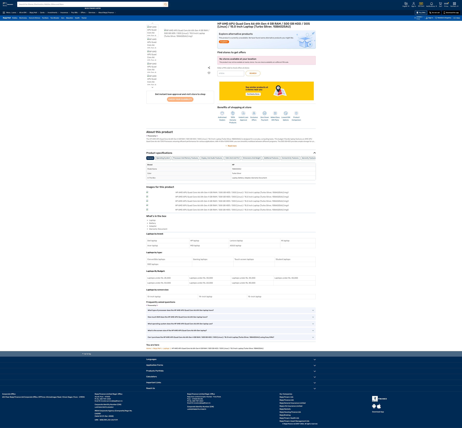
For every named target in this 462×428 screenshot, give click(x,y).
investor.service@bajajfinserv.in (111, 401)
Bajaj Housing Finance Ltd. (290, 412)
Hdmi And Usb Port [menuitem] (232, 158)
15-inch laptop (254, 296)
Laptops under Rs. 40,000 (286, 278)
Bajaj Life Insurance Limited (291, 406)
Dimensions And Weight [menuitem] (252, 158)
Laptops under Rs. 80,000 (243, 283)
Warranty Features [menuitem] (309, 158)
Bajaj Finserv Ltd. (287, 397)
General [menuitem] (150, 158)
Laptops (166, 348)
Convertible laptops (156, 259)
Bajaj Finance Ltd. (287, 400)
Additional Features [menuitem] (271, 158)
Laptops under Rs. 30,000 (201, 278)
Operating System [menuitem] (163, 158)
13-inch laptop (154, 296)
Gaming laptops (200, 259)
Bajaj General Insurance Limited (293, 403)
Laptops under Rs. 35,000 (243, 278)
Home (148, 348)
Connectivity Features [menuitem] (290, 158)
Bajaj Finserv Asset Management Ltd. (295, 421)
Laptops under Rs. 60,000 (201, 283)
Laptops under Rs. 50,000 (159, 283)
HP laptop (194, 241)
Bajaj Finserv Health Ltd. (289, 418)
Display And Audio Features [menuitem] (211, 158)
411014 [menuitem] (419, 17)
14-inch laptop (205, 296)
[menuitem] (420, 18)
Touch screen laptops (244, 259)
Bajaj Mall (157, 348)
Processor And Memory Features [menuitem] (185, 158)
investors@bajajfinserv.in (201, 403)
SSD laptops (152, 264)
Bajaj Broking (285, 415)
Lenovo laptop (236, 241)
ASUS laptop (235, 245)
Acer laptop (152, 245)
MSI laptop (195, 245)
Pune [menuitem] (418, 19)
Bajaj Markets (285, 409)
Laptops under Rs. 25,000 (159, 278)
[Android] (374, 406)
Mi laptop (285, 241)
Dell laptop (152, 241)
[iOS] (379, 406)
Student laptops (283, 259)
